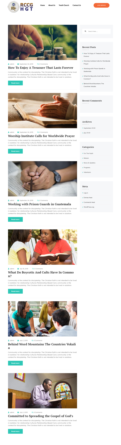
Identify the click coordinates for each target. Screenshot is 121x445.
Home (42, 5)
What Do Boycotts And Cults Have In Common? (41, 274)
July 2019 (87, 133)
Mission (86, 158)
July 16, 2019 (23, 269)
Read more (15, 83)
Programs (87, 167)
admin (12, 64)
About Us (51, 5)
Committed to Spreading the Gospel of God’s (40, 416)
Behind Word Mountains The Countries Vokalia (42, 346)
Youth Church (64, 5)
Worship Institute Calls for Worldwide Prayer (41, 136)
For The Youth (88, 153)
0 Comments (43, 64)
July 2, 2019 (23, 340)
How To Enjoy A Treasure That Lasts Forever (40, 68)
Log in (86, 193)
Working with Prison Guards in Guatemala (39, 204)
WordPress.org (89, 207)
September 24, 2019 (26, 64)
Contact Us (77, 5)
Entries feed (88, 197)
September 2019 (89, 128)
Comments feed (89, 202)
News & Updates (89, 163)
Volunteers (87, 172)
